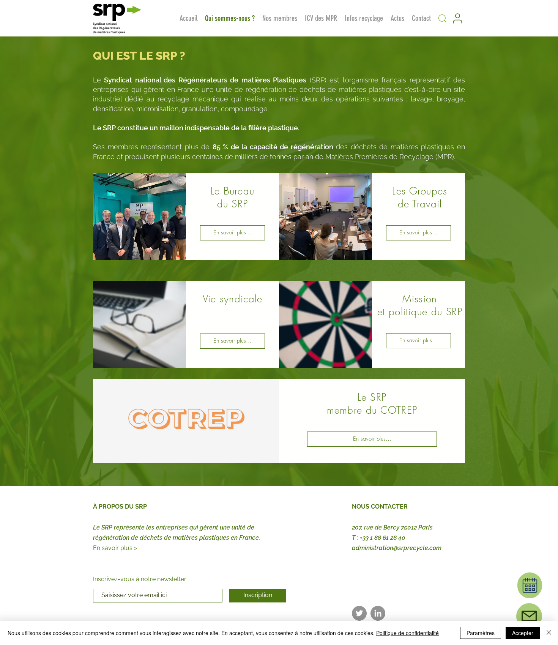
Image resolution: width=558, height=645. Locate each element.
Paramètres (481, 633)
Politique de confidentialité (407, 633)
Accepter (522, 633)
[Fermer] (548, 633)
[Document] (530, 585)
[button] (442, 18)
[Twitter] (359, 613)
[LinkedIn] (377, 613)
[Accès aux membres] (457, 18)
